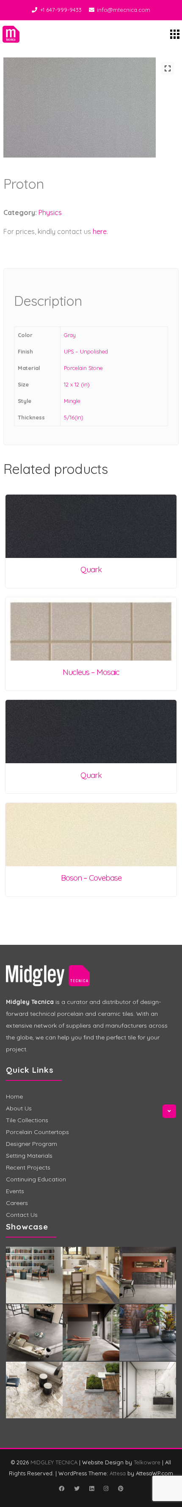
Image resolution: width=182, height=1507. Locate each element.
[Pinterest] (120, 1488)
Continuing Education (36, 1179)
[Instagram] (106, 1488)
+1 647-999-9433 (61, 9)
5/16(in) (73, 417)
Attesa (118, 1473)
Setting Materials (29, 1155)
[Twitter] (76, 1488)
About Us (19, 1108)
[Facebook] (61, 1488)
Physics (50, 212)
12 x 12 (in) (77, 384)
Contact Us (22, 1215)
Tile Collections (27, 1120)
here (100, 231)
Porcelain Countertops (37, 1132)
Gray (70, 335)
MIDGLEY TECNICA (53, 1462)
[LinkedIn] (91, 1488)
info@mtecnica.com (123, 9)
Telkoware (147, 1462)
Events (15, 1191)
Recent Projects (28, 1167)
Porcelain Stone (83, 368)
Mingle (72, 400)
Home (14, 1096)
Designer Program (31, 1144)
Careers (17, 1203)
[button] (167, 68)
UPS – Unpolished (86, 351)
